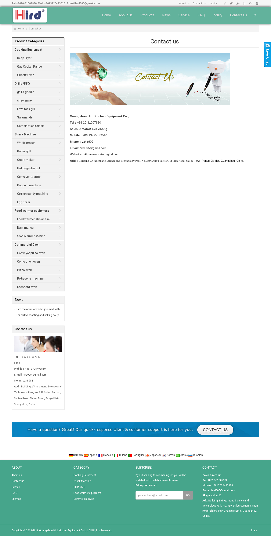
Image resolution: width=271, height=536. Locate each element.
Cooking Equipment (84, 475)
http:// (91, 154)
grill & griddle (25, 92)
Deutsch (78, 455)
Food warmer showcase (33, 219)
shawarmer (25, 100)
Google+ (237, 3)
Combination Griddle (30, 126)
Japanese (155, 455)
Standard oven (27, 287)
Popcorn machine (29, 185)
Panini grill (24, 151)
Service (184, 15)
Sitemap (16, 498)
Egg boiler (23, 202)
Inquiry (213, 3)
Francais (108, 455)
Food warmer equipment (87, 492)
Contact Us (199, 3)
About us (126, 15)
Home (106, 15)
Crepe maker (26, 159)
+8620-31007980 (26, 3)
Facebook (225, 3)
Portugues (138, 455)
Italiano (123, 455)
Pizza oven (24, 270)
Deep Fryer (24, 58)
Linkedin (244, 3)
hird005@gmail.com (87, 3)
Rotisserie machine (30, 278)
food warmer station (31, 236)
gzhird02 (28, 380)
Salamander (25, 117)
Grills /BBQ (79, 487)
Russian (197, 455)
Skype (256, 3)
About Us (184, 3)
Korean (171, 455)
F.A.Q (201, 15)
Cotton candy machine (32, 193)
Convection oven (28, 261)
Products (147, 15)
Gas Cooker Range (29, 66)
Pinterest (250, 3)
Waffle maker (26, 143)
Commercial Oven (83, 498)
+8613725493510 (54, 3)
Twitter (231, 3)
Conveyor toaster (29, 176)
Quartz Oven (25, 75)
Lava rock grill (26, 109)
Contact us (238, 15)
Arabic (184, 455)
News (166, 15)
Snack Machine (82, 481)
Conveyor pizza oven (31, 253)
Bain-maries (25, 227)
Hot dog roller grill (28, 168)
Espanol (93, 455)
